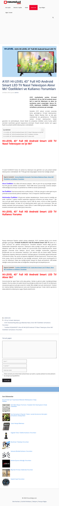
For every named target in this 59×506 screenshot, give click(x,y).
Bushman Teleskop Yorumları (20, 442)
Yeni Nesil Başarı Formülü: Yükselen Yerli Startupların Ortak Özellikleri (29, 405)
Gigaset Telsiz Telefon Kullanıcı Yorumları (23, 433)
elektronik (7, 318)
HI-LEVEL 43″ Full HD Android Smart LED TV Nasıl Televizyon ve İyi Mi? (23, 132)
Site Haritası (16, 501)
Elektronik (33, 7)
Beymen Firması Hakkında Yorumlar (22, 470)
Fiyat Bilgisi (42, 7)
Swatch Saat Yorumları (18, 479)
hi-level (11, 320)
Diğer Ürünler (8, 12)
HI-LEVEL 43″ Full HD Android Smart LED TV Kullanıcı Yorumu (21, 134)
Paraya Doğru (42, 501)
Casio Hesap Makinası (17, 423)
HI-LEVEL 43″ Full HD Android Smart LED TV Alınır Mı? (19, 136)
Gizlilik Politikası (26, 501)
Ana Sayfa (7, 7)
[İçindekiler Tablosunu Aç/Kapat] (41, 130)
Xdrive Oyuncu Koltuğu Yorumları (21, 460)
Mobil (26, 7)
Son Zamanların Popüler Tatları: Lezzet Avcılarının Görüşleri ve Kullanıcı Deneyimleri (29, 415)
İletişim (34, 501)
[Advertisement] (29, 32)
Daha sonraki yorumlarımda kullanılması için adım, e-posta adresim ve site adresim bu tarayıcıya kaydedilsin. (29, 375)
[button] (53, 17)
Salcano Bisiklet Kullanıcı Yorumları (21, 451)
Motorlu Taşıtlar (18, 7)
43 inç (6, 320)
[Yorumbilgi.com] (12, 2)
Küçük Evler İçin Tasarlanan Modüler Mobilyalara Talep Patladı (19, 400)
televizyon (17, 320)
